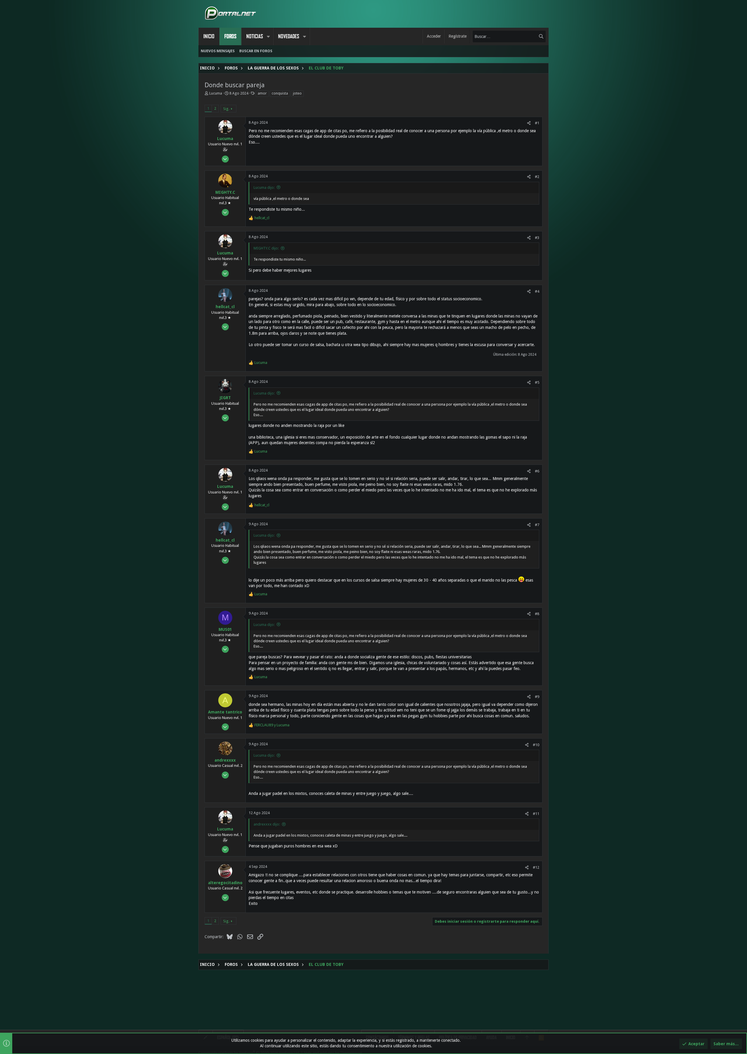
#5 (537, 382)
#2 (537, 176)
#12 (536, 867)
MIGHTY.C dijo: (266, 248)
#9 (537, 696)
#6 (537, 471)
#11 (536, 814)
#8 (537, 614)
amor (262, 93)
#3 (537, 237)
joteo (297, 93)
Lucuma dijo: (264, 187)
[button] (268, 36)
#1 (537, 123)
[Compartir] (529, 123)
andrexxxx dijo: (267, 824)
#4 (537, 291)
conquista (280, 93)
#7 (537, 525)
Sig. (226, 109)
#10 (536, 745)
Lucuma (215, 93)
